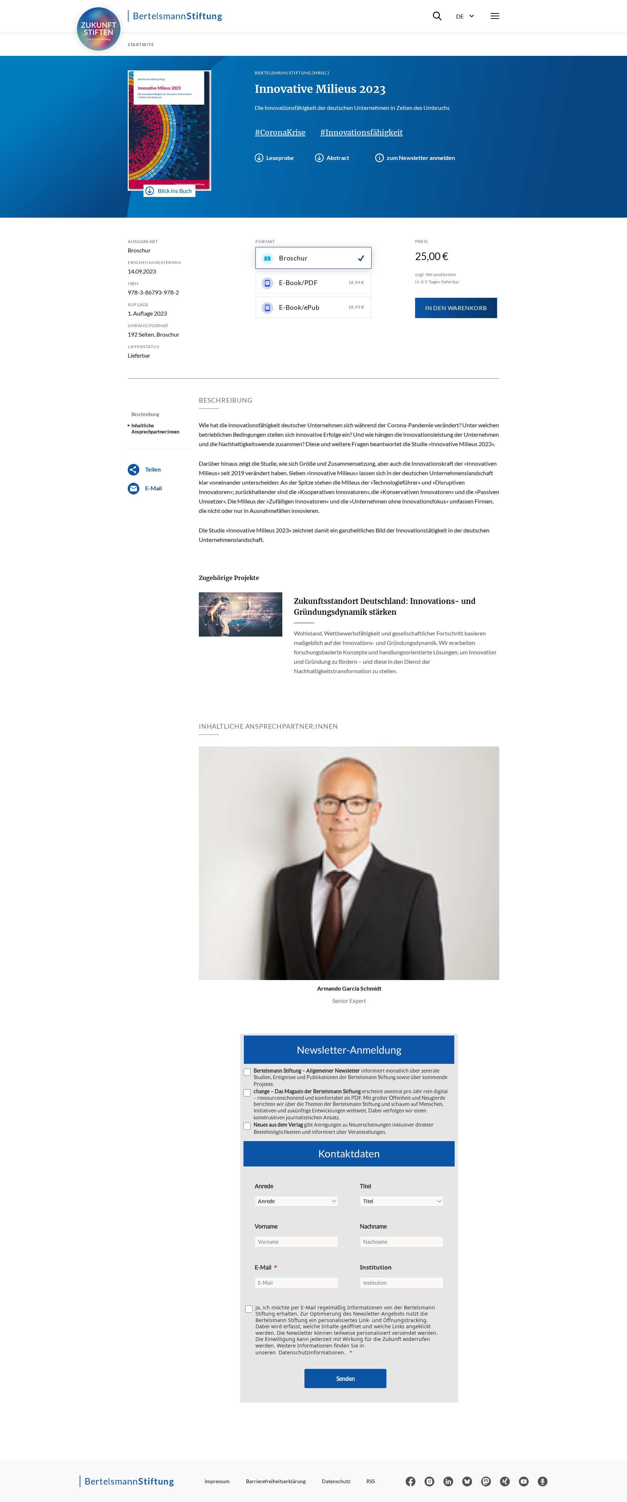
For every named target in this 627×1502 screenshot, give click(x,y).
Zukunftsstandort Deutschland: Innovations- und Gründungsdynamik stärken (385, 607)
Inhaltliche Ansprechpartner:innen (155, 428)
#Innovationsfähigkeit (361, 132)
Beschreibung (145, 414)
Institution (376, 1267)
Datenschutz (336, 1481)
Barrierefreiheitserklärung (276, 1481)
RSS (370, 1481)
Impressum (217, 1481)
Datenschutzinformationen (311, 1352)
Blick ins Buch (175, 190)
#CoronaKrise (280, 132)
